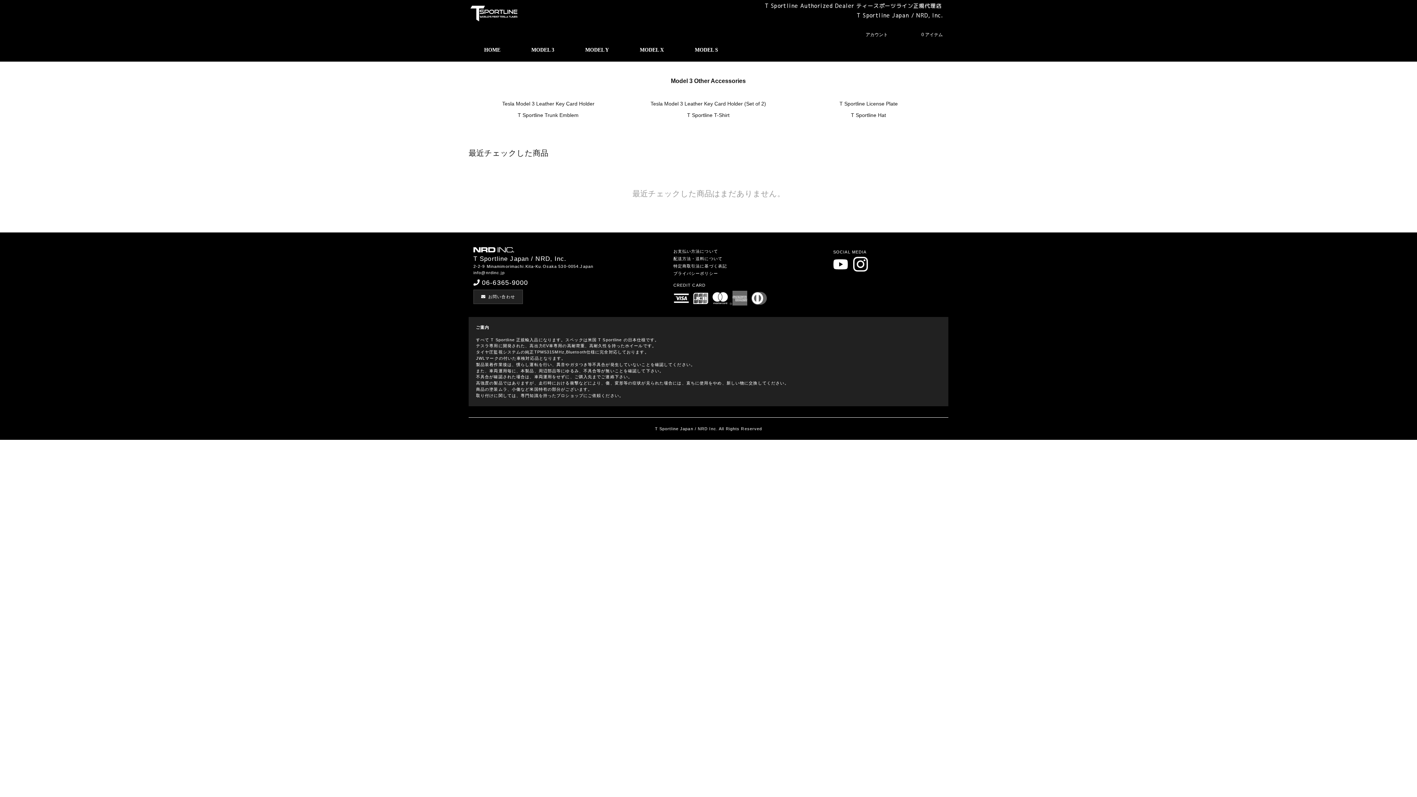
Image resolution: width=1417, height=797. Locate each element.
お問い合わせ (501, 296)
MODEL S (706, 50)
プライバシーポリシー (695, 273)
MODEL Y (597, 50)
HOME (492, 50)
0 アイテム (932, 34)
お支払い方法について (695, 251)
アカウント (877, 34)
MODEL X (652, 50)
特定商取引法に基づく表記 (700, 266)
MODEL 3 (542, 50)
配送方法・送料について (698, 258)
